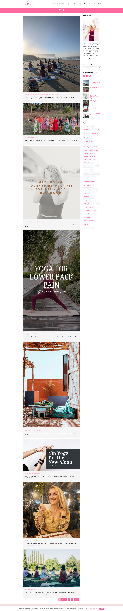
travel (94, 210)
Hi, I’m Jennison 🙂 (31, 541)
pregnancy (88, 203)
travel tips (87, 214)
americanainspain (93, 150)
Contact (93, 4)
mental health (95, 173)
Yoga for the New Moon (33, 473)
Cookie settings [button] (93, 608)
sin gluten (87, 210)
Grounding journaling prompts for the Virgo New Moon (43, 222)
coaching (86, 162)
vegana (94, 214)
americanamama (89, 156)
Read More (84, 608)
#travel (86, 137)
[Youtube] (89, 76)
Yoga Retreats (71, 4)
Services (52, 4)
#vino (95, 146)
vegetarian (87, 217)
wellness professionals (89, 220)
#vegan (88, 146)
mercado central (93, 175)
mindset (86, 178)
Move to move (30, 589)
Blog (79, 4)
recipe (85, 207)
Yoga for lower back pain (33, 334)
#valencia (89, 141)
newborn (88, 185)
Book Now (60, 4)
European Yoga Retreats (33, 137)
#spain (94, 133)
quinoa (97, 203)
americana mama (89, 153)
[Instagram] (84, 76)
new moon (87, 193)
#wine (85, 150)
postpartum (87, 200)
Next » (76, 599)
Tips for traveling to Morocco (34, 430)
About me (86, 4)
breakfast (92, 159)
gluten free (88, 166)
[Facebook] (87, 76)
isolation (85, 169)
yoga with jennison (89, 227)
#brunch (86, 126)
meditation (87, 173)
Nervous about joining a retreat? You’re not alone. (41, 94)
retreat (91, 207)
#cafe (92, 126)
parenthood (89, 197)
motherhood (89, 181)
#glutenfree (88, 130)
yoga (86, 224)
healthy (97, 166)
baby (85, 159)
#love (97, 129)
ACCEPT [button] (101, 608)
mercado (86, 175)
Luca (92, 170)
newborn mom (90, 190)
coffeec (92, 162)
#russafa (86, 134)
